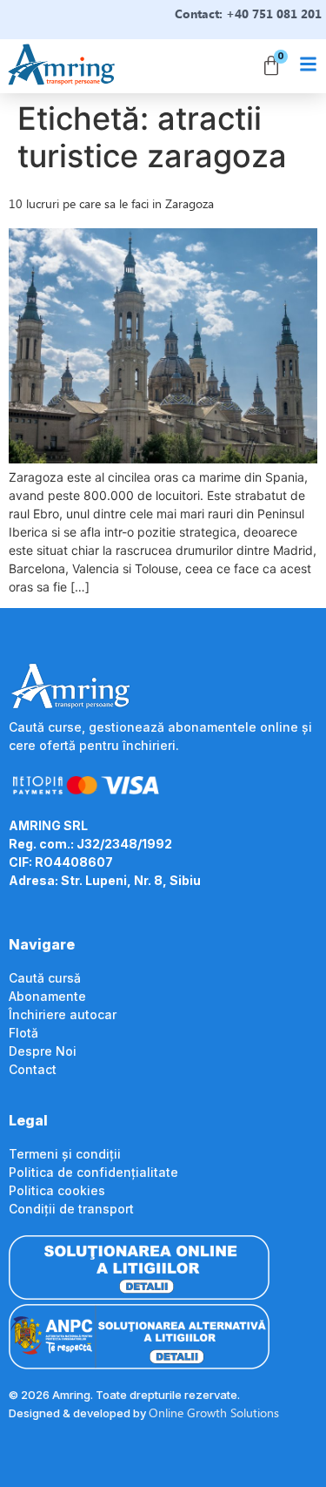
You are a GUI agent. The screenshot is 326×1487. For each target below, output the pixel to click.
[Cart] (271, 66)
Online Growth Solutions (214, 1412)
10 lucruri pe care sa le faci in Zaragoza (111, 203)
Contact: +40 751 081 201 (248, 13)
